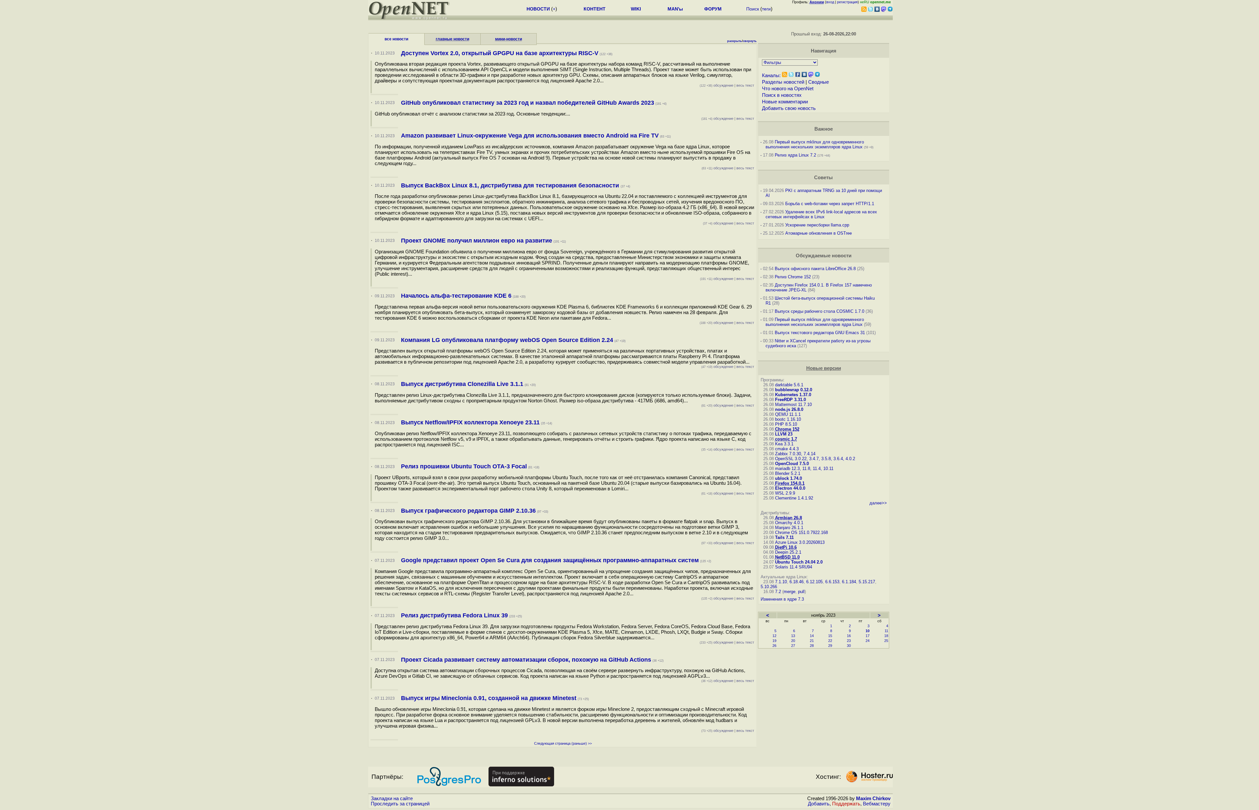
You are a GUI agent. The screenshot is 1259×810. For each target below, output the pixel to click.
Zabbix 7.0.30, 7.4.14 (795, 453)
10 (867, 631)
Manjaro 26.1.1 (789, 527)
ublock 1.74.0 (788, 478)
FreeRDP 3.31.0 (790, 399)
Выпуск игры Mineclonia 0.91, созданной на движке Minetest (488, 698)
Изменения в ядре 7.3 (782, 599)
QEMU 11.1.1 (788, 414)
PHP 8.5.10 (786, 424)
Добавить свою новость (789, 108)
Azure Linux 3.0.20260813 (800, 542)
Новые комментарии (785, 101)
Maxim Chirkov (873, 798)
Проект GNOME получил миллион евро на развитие (476, 240)
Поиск (752, 8)
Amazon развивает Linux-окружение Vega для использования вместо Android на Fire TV (530, 135)
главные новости (452, 39)
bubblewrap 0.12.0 (793, 389)
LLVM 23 (783, 434)
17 (867, 636)
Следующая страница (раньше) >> (563, 743)
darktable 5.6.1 (789, 384)
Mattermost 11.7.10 (793, 404)
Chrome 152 (787, 429)
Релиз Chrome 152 (793, 276)
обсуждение (716, 85)
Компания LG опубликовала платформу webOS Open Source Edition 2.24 (507, 340)
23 (849, 641)
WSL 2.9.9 (785, 493)
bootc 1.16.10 (788, 419)
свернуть (750, 41)
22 (830, 641)
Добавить (818, 803)
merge (789, 591)
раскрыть (734, 41)
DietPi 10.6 (786, 547)
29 (830, 646)
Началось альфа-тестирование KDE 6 (456, 295)
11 (886, 631)
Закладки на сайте (392, 798)
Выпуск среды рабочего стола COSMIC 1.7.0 (819, 311)
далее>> (878, 503)
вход (830, 2)
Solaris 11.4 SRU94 (793, 567)
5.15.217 (867, 581)
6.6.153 (832, 581)
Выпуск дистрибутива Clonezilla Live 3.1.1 (462, 384)
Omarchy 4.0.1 (789, 522)
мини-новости (508, 39)
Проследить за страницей (400, 803)
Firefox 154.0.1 (790, 483)
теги (766, 8)
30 (849, 646)
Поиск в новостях (782, 95)
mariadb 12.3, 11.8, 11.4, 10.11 (804, 468)
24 (867, 641)
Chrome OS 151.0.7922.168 (801, 532)
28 (812, 646)
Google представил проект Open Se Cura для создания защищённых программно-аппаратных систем (550, 560)
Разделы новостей (783, 82)
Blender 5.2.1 (787, 473)
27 (793, 646)
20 (793, 641)
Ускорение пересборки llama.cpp (817, 225)
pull (801, 591)
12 (774, 636)
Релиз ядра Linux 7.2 (795, 155)
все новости (396, 39)
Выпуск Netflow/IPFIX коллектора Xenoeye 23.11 (470, 422)
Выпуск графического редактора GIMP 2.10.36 (468, 510)
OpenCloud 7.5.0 (792, 463)
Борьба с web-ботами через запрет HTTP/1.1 (829, 203)
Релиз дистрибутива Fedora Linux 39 (454, 615)
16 (849, 636)
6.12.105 (814, 581)
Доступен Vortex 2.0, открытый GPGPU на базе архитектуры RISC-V (499, 53)
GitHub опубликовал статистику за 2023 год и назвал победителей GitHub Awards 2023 (527, 102)
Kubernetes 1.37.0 (793, 394)
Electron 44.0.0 (790, 488)
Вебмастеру (876, 803)
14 (812, 636)
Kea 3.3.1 (784, 443)
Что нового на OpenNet (787, 88)
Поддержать (846, 803)
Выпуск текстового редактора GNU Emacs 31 (820, 332)
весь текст (745, 85)
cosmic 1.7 (786, 439)
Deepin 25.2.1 (788, 552)
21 (812, 641)
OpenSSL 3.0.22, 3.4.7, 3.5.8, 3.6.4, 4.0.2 (815, 458)
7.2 (778, 591)
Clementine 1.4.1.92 (794, 498)
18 (886, 636)
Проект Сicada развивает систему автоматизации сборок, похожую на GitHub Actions (526, 659)
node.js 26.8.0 (789, 409)
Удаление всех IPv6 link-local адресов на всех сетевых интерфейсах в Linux (821, 214)
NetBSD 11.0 (787, 557)
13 (793, 636)
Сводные (818, 82)
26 (774, 646)
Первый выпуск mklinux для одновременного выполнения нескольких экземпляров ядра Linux (815, 144)
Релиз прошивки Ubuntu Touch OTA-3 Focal (464, 466)
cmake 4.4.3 (787, 448)
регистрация (847, 2)
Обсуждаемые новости (823, 255)
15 (830, 636)
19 (774, 641)
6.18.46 (796, 581)
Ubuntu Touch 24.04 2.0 (799, 562)
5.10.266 (769, 586)
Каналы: (771, 75)
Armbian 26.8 (788, 517)
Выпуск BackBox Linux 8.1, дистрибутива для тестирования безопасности (511, 185)
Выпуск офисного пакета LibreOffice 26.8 (815, 268)
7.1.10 (781, 581)
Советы (823, 177)
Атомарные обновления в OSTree (818, 233)
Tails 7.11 (784, 537)
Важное (823, 129)
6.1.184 (849, 581)
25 (886, 641)
